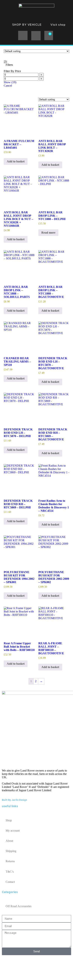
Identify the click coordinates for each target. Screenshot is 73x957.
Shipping (11, 851)
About (9, 840)
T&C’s (10, 871)
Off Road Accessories (18, 906)
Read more (48, 232)
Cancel (8, 85)
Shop (9, 820)
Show (10, 82)
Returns (10, 861)
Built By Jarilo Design (14, 799)
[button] (23, 35)
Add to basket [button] (16, 161)
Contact (10, 881)
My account (13, 830)
